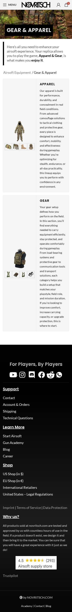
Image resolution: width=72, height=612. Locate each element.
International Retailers (20, 487)
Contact (9, 398)
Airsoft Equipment (17, 72)
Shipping (9, 411)
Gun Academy (13, 443)
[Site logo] (36, 4)
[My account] (58, 5)
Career (8, 456)
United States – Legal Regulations (28, 494)
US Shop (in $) (13, 474)
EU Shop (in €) (13, 481)
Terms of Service (29, 507)
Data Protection (55, 507)
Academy (26, 606)
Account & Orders (16, 404)
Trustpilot (10, 575)
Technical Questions (18, 418)
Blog (6, 449)
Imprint (8, 507)
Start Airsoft (12, 436)
